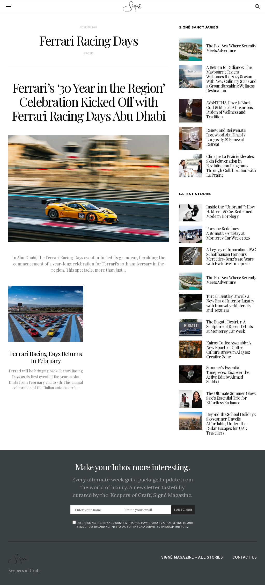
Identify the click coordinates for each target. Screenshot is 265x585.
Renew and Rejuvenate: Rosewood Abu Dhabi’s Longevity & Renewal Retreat (226, 137)
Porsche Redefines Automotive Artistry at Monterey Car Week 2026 (228, 233)
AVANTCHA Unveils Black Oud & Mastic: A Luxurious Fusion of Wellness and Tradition (229, 109)
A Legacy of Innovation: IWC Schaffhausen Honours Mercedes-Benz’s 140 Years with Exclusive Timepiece (231, 256)
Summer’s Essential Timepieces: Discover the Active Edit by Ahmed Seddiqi (227, 374)
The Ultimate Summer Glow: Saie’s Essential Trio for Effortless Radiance (231, 398)
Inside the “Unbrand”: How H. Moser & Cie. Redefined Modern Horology (230, 211)
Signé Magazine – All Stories (192, 557)
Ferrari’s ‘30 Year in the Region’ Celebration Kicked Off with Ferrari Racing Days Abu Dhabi (88, 101)
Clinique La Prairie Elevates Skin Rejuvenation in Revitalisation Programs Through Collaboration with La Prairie (231, 166)
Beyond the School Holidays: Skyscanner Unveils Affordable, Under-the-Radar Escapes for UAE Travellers (231, 423)
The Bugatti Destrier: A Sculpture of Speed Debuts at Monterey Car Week (229, 326)
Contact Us (244, 557)
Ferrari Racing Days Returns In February (46, 357)
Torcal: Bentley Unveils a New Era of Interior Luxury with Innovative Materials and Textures (230, 303)
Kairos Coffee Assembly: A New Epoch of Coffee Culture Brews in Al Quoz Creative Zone (228, 349)
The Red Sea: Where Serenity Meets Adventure (231, 48)
